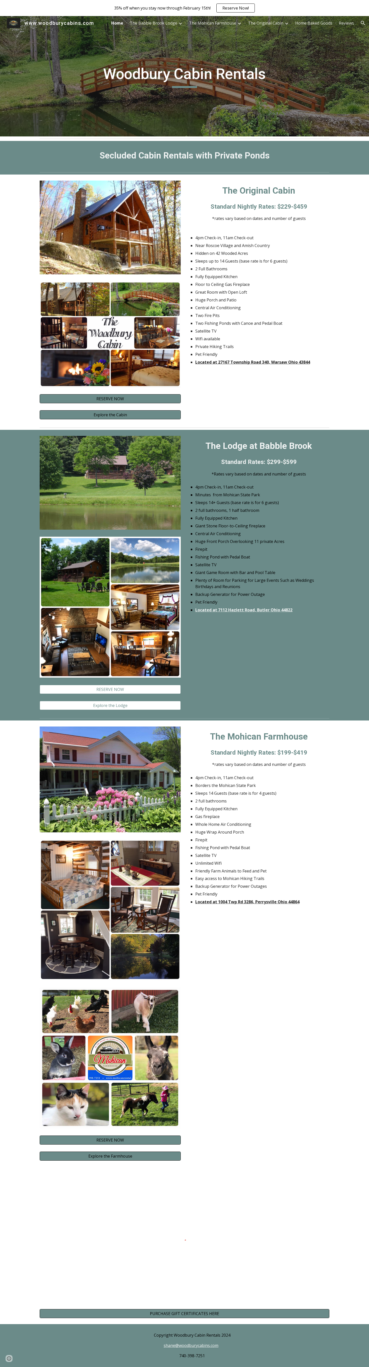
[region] (184, 8)
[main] (184, 76)
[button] (363, 23)
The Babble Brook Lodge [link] (153, 23)
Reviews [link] (346, 23)
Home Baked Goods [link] (313, 23)
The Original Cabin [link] (265, 23)
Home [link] (117, 23)
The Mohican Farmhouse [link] (212, 23)
